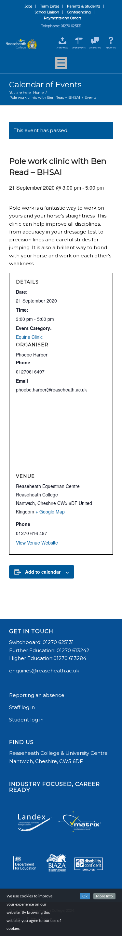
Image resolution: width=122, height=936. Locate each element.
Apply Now (62, 47)
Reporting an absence (37, 695)
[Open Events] (79, 40)
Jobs (28, 6)
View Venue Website (37, 542)
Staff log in (22, 707)
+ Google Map (50, 511)
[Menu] (61, 65)
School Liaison (46, 12)
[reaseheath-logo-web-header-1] (21, 44)
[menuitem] (28, 6)
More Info (104, 896)
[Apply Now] (62, 40)
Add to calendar (43, 571)
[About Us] (111, 40)
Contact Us (95, 47)
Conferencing (79, 12)
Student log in (27, 720)
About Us (111, 47)
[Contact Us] (95, 40)
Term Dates (49, 6)
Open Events (79, 47)
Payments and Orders (62, 18)
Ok (85, 896)
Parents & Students (83, 6)
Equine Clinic (29, 337)
